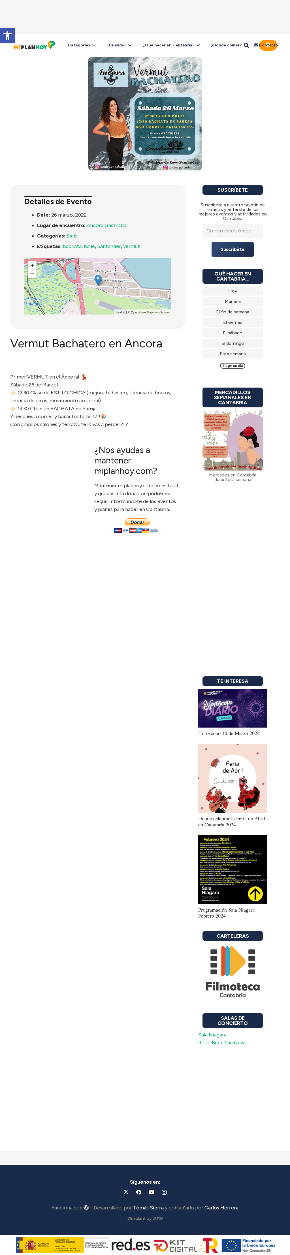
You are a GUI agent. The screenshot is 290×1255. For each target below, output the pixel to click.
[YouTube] (151, 1192)
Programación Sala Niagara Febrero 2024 (226, 912)
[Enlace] (232, 291)
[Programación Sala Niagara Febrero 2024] (232, 839)
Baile (72, 236)
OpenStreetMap (142, 312)
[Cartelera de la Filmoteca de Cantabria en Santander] (232, 972)
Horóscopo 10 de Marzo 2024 (229, 733)
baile (89, 246)
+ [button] (32, 265)
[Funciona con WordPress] (86, 1207)
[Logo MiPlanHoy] (34, 45)
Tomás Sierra (148, 1208)
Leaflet (120, 312)
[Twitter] (126, 1192)
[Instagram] (164, 1192)
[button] (7, 35)
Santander (109, 246)
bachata (72, 246)
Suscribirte (233, 249)
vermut (131, 246)
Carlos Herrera (221, 1208)
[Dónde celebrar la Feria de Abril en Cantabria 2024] (232, 748)
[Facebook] (138, 1192)
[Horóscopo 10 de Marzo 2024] (232, 692)
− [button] (32, 273)
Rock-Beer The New (221, 1043)
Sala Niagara (212, 1035)
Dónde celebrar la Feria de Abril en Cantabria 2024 (231, 821)
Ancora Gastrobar (107, 225)
